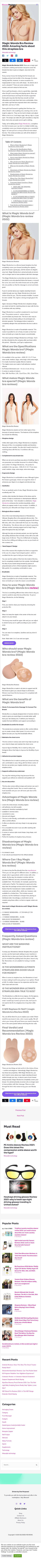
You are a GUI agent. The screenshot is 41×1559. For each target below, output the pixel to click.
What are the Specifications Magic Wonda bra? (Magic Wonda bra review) (21, 152)
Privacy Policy (20, 1541)
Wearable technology (9, 52)
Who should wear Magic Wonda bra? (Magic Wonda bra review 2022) (21, 165)
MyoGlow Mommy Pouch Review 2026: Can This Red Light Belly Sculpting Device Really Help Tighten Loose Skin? (20, 1404)
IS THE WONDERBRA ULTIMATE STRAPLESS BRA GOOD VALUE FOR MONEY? (23, 196)
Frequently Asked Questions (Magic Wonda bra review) (20, 187)
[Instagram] (16, 1523)
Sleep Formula (6, 1459)
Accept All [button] (18, 1556)
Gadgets (5, 1438)
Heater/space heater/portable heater (14, 1444)
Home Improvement (8, 1447)
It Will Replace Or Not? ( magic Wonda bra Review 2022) (22, 206)
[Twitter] (8, 56)
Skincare (5, 1456)
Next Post (20, 1135)
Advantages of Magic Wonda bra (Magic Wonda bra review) (20, 174)
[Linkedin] (16, 56)
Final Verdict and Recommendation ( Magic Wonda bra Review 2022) (21, 211)
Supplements (6, 1466)
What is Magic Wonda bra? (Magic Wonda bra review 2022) (20, 148)
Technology (6, 1469)
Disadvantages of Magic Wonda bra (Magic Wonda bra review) (21, 178)
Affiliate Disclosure (20, 1537)
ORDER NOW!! (9, 661)
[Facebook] (3, 56)
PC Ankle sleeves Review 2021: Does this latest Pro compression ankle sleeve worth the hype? (20, 1168)
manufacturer (33, 888)
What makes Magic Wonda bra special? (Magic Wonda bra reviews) (20, 156)
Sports (4, 1463)
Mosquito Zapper (7, 1450)
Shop (20, 1532)
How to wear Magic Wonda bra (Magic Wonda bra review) (21, 161)
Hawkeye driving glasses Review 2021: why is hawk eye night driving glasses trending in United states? (20, 1220)
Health (4, 1441)
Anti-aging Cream (8, 1428)
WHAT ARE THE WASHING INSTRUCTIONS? (20, 191)
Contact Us (20, 1534)
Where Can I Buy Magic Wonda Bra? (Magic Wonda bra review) (21, 183)
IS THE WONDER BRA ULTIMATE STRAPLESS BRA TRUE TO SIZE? (22, 202)
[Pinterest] (12, 56)
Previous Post (20, 1130)
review (33, 606)
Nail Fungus (6, 1453)
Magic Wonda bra (25, 126)
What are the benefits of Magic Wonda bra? (21, 170)
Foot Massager (7, 1434)
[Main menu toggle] (37, 5)
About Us (20, 1539)
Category (5, 1431)
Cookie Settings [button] (7, 1556)
